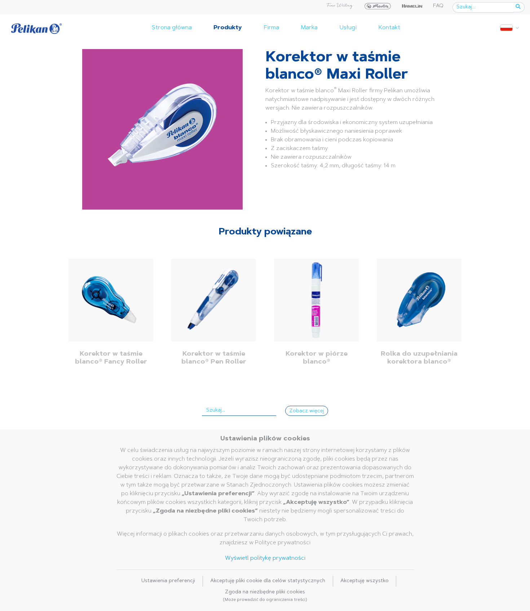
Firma (271, 28)
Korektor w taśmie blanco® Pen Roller (213, 358)
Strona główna (172, 28)
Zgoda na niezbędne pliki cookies (265, 596)
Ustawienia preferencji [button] (168, 581)
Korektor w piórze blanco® (317, 358)
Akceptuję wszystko (364, 581)
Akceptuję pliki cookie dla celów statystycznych (267, 581)
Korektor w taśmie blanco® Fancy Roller (111, 358)
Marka (309, 28)
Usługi (348, 28)
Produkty (227, 28)
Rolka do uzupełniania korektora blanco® (419, 358)
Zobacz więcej (306, 411)
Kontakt (389, 28)
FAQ (438, 6)
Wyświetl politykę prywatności (265, 558)
